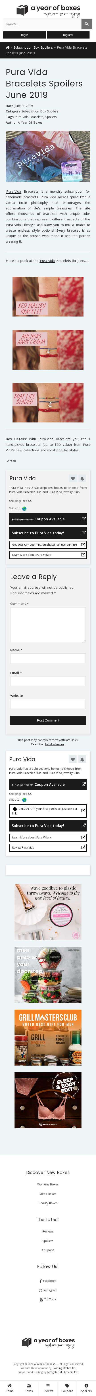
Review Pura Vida (23, 847)
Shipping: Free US (20, 501)
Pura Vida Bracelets (29, 116)
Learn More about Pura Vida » (31, 555)
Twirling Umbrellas (63, 1368)
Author (11, 122)
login (24, 35)
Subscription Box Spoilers (33, 47)
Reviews (48, 1388)
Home (9, 1391)
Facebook (49, 1281)
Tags (10, 117)
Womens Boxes (48, 1184)
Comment (19, 603)
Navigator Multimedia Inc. (62, 1372)
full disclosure (54, 744)
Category (13, 111)
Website (16, 696)
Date (9, 106)
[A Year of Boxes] (48, 1343)
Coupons (67, 1388)
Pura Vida (13, 192)
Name (16, 650)
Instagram (50, 1290)
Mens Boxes (48, 1194)
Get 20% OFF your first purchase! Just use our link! (44, 545)
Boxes (29, 1388)
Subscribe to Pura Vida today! (38, 532)
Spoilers (86, 1388)
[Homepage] (8, 47)
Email (16, 673)
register (68, 35)
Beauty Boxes (48, 1203)
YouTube (49, 1299)
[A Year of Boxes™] (48, 11)
